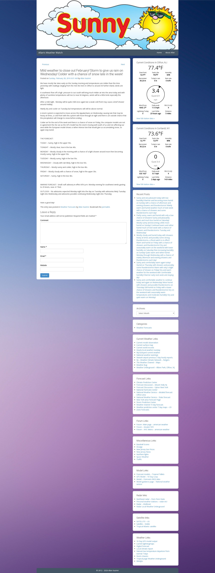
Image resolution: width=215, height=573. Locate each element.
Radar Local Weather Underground (150, 506)
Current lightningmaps (145, 544)
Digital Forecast (142, 546)
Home (159, 52)
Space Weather (142, 457)
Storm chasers (142, 556)
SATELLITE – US (143, 521)
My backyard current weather (148, 352)
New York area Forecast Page (148, 400)
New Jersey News (143, 452)
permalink (106, 207)
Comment (44, 220)
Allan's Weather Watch (50, 52)
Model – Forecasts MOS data (148, 479)
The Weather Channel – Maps (148, 362)
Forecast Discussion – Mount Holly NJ (151, 385)
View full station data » (145, 118)
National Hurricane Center (146, 390)
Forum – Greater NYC (145, 427)
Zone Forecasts (142, 410)
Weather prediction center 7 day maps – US (153, 407)
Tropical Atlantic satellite (146, 526)
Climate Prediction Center (146, 382)
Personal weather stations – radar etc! (151, 501)
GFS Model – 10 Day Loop (147, 477)
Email (43, 256)
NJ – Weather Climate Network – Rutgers (152, 360)
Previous (45, 64)
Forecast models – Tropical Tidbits (150, 474)
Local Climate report (144, 549)
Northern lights (142, 454)
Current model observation (147, 342)
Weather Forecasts (68, 207)
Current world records (145, 347)
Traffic (139, 459)
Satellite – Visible (143, 524)
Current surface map (144, 345)
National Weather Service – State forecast (153, 397)
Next (123, 64)
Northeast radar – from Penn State (150, 499)
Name (43, 247)
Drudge (139, 447)
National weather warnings (147, 355)
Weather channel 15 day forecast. (149, 405)
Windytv (139, 561)
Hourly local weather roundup (148, 350)
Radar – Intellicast (143, 504)
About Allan (170, 52)
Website (43, 265)
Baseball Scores (142, 444)
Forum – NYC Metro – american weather (152, 429)
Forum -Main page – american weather (152, 424)
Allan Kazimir (86, 78)
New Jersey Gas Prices (145, 449)
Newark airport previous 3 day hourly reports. (154, 357)
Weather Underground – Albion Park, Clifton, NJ (155, 367)
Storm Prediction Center (146, 402)
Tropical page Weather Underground (151, 558)
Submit (45, 275)
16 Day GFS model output (146, 541)
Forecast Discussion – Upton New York (152, 387)
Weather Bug (141, 365)
